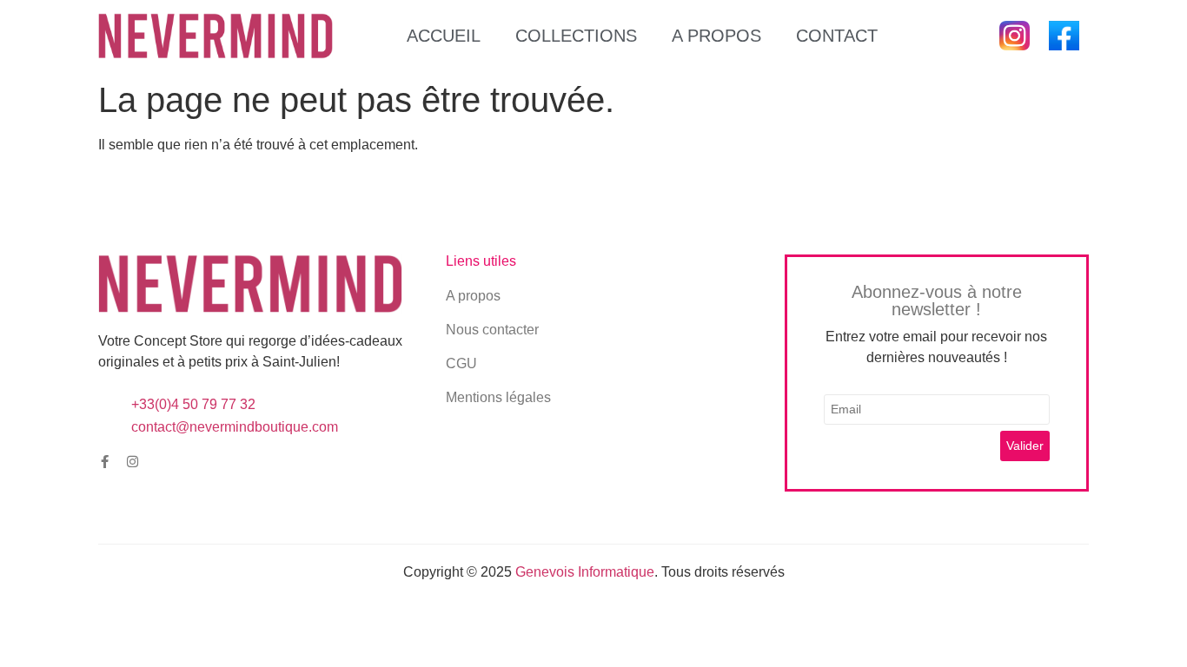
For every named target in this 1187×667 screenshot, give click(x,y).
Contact (837, 35)
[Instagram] (132, 461)
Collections (576, 35)
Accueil (444, 35)
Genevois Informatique (584, 572)
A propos (716, 35)
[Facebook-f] (104, 461)
